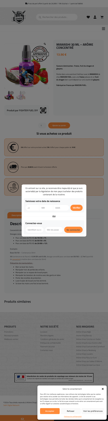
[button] (102, 389)
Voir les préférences (93, 411)
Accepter (49, 411)
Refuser (70, 411)
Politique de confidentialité (73, 416)
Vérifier (76, 207)
